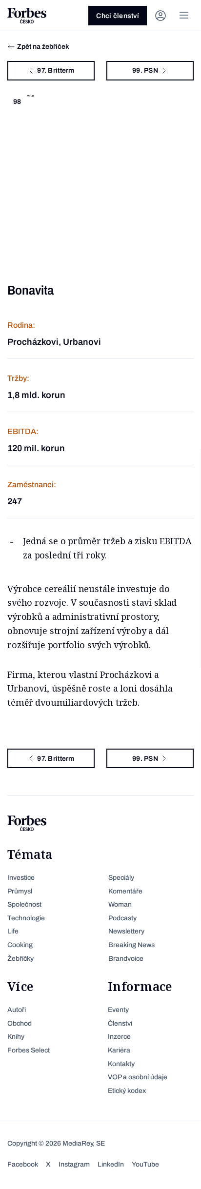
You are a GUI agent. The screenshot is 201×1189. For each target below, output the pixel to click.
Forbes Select (28, 1050)
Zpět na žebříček (43, 46)
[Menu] (184, 15)
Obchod (19, 1023)
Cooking (20, 945)
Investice (21, 877)
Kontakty (121, 1064)
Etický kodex (127, 1090)
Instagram (74, 1164)
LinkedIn (111, 1164)
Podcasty (122, 918)
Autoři (16, 1009)
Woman (120, 904)
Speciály (121, 877)
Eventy (118, 1009)
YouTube (145, 1164)
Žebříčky (20, 958)
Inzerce (119, 1036)
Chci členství (117, 16)
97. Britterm (55, 70)
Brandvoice (125, 958)
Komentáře (125, 891)
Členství (120, 1023)
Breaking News (131, 945)
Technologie (26, 918)
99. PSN (145, 70)
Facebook (22, 1164)
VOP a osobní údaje (137, 1077)
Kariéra (119, 1050)
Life (13, 931)
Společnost (24, 904)
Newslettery (126, 931)
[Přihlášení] (160, 15)
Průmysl (19, 891)
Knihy (15, 1036)
